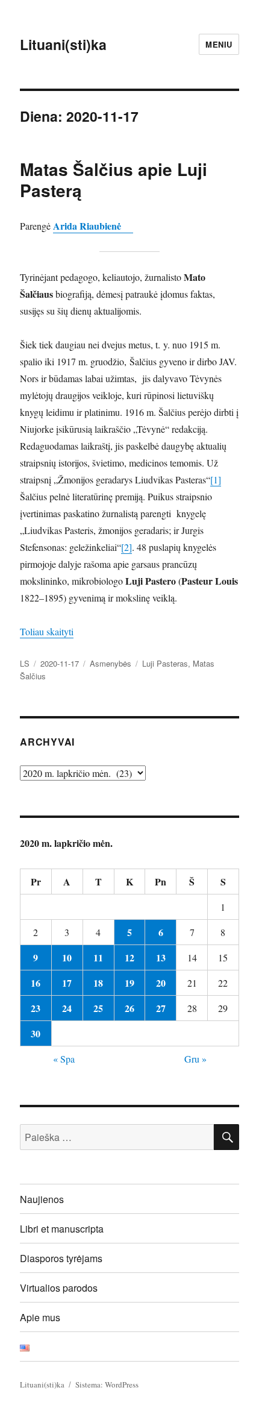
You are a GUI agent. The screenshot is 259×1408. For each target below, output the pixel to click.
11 (98, 957)
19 (129, 983)
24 (67, 1008)
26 (129, 1008)
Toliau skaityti (46, 631)
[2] (126, 547)
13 (161, 957)
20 (161, 983)
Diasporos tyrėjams (61, 1258)
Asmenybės (110, 663)
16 (35, 983)
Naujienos (42, 1199)
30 (35, 1033)
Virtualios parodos (59, 1288)
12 (129, 957)
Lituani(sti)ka (63, 44)
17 (67, 983)
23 (35, 1008)
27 (161, 1008)
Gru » (195, 1058)
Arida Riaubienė (93, 226)
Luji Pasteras (165, 663)
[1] (215, 479)
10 (67, 957)
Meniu (218, 44)
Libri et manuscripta (62, 1229)
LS (25, 663)
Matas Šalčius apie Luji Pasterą (113, 180)
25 (98, 1008)
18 (98, 983)
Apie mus (40, 1317)
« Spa (64, 1058)
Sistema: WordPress (107, 1384)
